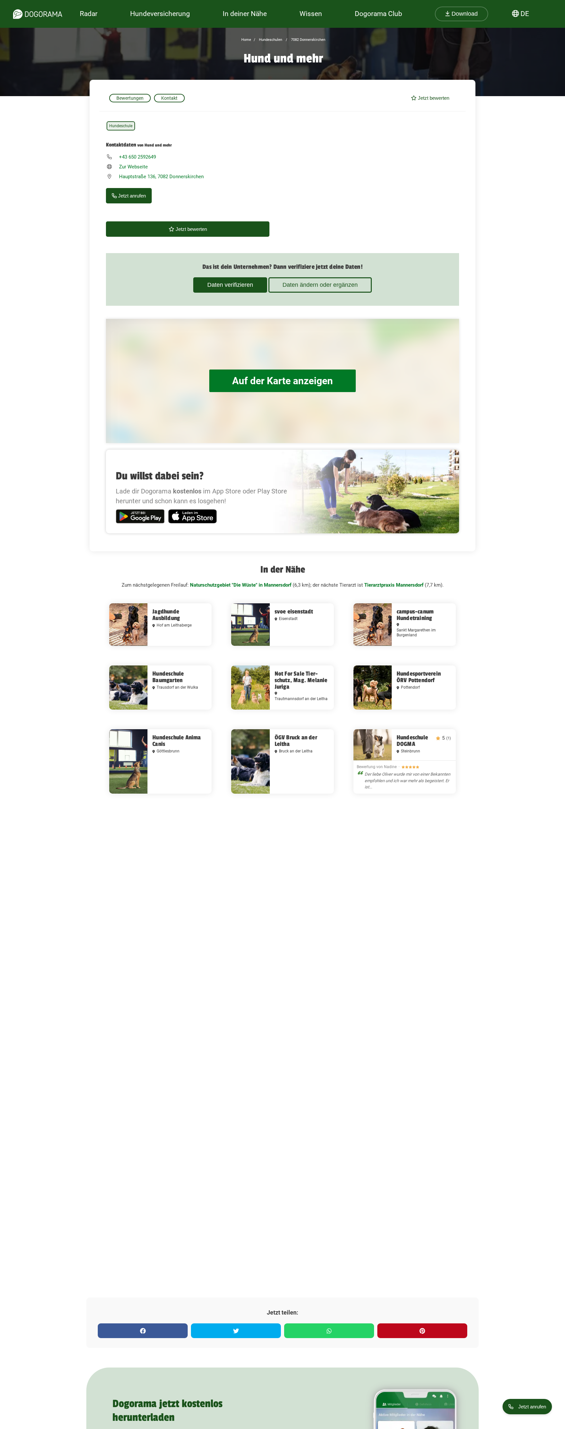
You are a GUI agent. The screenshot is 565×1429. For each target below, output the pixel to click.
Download (464, 13)
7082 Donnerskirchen (307, 40)
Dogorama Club (378, 14)
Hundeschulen (270, 40)
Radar (88, 14)
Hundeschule (120, 126)
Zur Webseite (133, 167)
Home (246, 40)
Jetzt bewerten (433, 98)
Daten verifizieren (230, 285)
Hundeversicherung (160, 14)
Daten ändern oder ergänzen (320, 285)
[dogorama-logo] (37, 14)
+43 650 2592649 (137, 157)
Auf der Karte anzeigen (282, 381)
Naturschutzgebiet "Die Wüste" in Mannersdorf (240, 585)
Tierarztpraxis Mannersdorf (393, 585)
